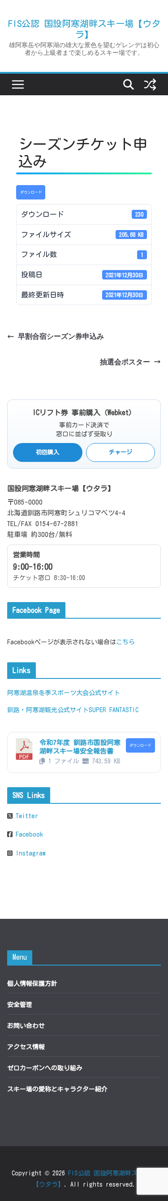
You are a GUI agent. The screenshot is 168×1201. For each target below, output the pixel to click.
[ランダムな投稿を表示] (150, 84)
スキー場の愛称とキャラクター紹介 (57, 1089)
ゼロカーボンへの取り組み (44, 1068)
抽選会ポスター (125, 362)
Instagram (29, 853)
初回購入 (47, 452)
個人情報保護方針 (32, 983)
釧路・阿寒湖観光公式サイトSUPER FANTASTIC (72, 710)
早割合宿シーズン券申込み (61, 336)
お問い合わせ (26, 1026)
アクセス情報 (26, 1047)
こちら (125, 642)
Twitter (25, 816)
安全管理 (19, 1005)
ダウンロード (31, 192)
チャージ (120, 452)
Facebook (28, 834)
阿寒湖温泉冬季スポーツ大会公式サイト (63, 693)
